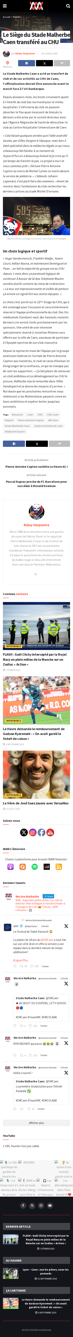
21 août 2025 (12, 808)
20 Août (45, 926)
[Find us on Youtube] (50, 1205)
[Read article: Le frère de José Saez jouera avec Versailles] (36, 775)
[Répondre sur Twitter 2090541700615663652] (15, 1026)
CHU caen (53, 414)
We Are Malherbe (25, 978)
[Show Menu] (5, 6)
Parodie (16, 16)
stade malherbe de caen (48, 425)
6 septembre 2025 (14, 744)
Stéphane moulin (15, 431)
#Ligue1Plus (20, 960)
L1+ (16, 926)
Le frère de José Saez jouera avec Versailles (35, 803)
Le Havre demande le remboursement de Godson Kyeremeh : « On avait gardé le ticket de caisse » (34, 734)
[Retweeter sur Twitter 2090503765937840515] (22, 1109)
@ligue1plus (31, 926)
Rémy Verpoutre (25, 53)
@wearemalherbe (47, 978)
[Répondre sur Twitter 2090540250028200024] (15, 966)
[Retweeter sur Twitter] (23, 920)
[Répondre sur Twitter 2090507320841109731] (15, 1055)
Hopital (9, 420)
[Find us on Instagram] (41, 1205)
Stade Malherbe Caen (17, 425)
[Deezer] (49, 867)
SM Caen (53, 420)
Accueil (6, 16)
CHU (40, 414)
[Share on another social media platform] (62, 63)
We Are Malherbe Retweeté (39, 920)
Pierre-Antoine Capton (31, 420)
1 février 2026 (12, 669)
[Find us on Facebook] (23, 1205)
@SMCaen (47, 940)
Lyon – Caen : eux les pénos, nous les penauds (46, 1271)
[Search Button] (68, 6)
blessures (17, 414)
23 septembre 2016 (47, 1278)
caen (30, 414)
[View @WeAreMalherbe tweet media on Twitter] (16, 984)
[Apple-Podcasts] (12, 867)
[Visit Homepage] (36, 6)
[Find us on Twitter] (32, 1206)
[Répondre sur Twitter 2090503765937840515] (15, 1109)
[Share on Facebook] (26, 63)
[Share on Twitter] (44, 63)
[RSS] (61, 867)
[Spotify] (37, 867)
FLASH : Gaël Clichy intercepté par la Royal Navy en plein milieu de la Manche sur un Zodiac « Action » (35, 659)
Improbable (13, 646)
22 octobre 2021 (49, 53)
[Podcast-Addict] (24, 867)
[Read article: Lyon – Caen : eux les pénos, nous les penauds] (10, 1273)
